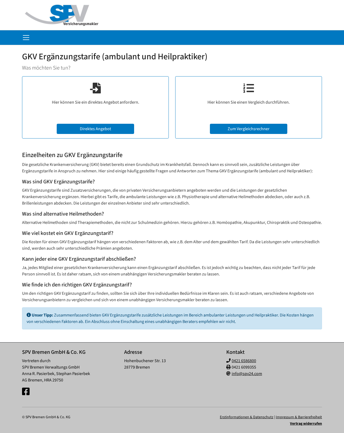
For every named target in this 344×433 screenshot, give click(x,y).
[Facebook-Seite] (26, 392)
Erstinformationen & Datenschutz (246, 417)
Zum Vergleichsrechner (249, 129)
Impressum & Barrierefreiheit (299, 417)
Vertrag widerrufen (306, 423)
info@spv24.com (247, 374)
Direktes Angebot (95, 129)
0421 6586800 (244, 361)
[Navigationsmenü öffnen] (26, 37)
